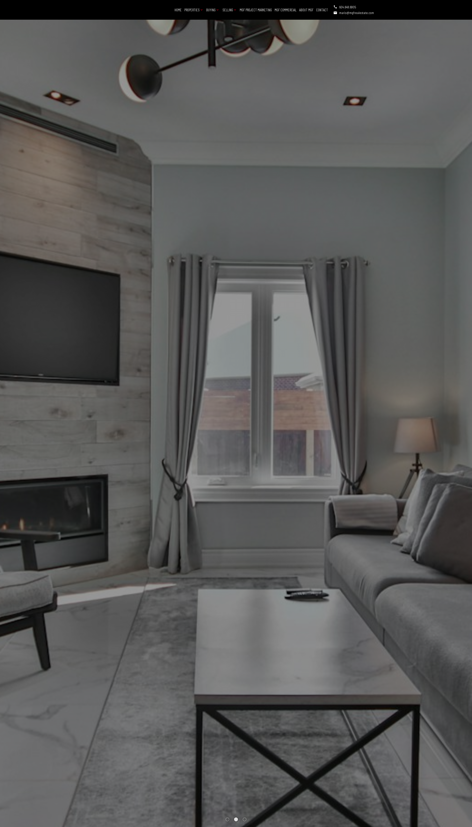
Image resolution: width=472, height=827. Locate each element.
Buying (211, 9)
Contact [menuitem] (322, 9)
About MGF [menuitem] (306, 9)
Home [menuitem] (178, 9)
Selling (227, 9)
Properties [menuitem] (192, 9)
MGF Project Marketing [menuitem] (256, 9)
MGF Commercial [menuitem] (285, 9)
